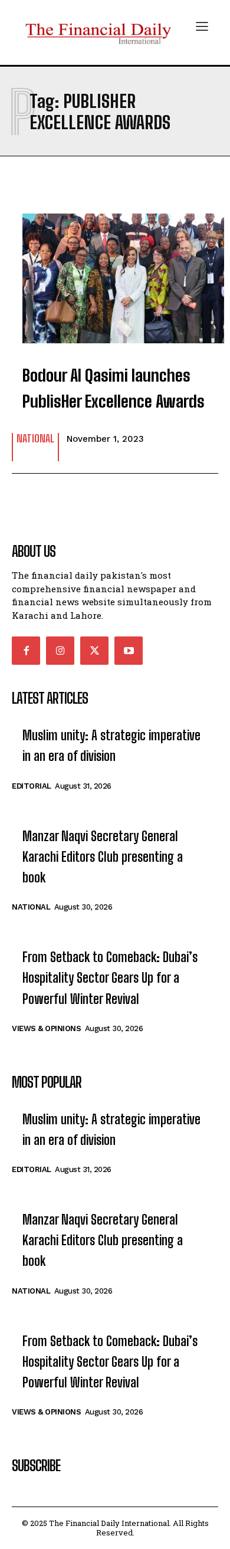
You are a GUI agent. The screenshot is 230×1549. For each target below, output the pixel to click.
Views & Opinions (46, 1028)
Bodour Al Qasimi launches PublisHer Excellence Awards (113, 388)
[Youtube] (128, 650)
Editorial (31, 786)
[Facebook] (26, 650)
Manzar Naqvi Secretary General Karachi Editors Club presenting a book (102, 856)
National (35, 439)
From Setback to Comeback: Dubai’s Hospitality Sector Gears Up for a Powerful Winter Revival (110, 977)
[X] (94, 650)
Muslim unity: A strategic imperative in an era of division (111, 745)
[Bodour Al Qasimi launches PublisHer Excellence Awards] (115, 272)
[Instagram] (60, 650)
